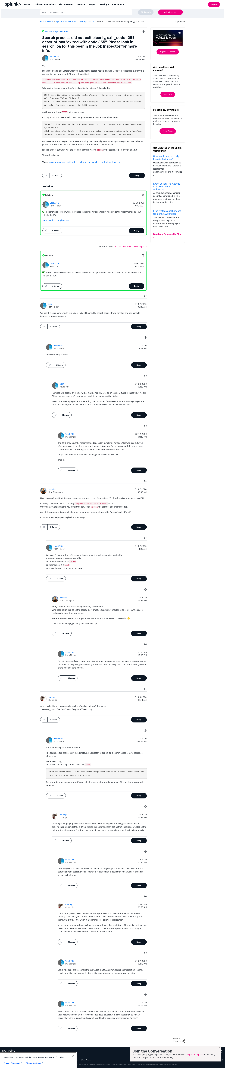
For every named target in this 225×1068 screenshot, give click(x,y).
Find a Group (167, 131)
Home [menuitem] (27, 4)
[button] (143, 31)
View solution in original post (55, 220)
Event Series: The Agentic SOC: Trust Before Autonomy (166, 186)
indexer (82, 162)
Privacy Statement (12, 1063)
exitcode (71, 162)
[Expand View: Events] (84, 4)
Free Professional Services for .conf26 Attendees (167, 212)
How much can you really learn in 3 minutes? (166, 157)
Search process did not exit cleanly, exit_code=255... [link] (121, 21)
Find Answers (46, 21)
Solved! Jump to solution (56, 31)
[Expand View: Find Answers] (73, 4)
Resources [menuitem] (117, 4)
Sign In (214, 4)
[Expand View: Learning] (108, 4)
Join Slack (167, 94)
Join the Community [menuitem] (44, 4)
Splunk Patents (86, 1060)
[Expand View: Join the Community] (55, 4)
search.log (94, 162)
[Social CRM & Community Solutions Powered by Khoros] (179, 1040)
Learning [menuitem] (103, 4)
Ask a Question (170, 12)
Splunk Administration (66, 21)
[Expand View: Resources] (123, 4)
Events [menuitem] (80, 4)
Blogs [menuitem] (91, 4)
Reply (137, 175)
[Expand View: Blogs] (94, 4)
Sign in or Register (195, 1054)
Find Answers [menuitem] (65, 4)
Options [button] (178, 21)
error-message (57, 162)
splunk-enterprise (111, 162)
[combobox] (97, 12)
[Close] (73, 1055)
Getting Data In (87, 21)
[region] (38, 1060)
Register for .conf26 (168, 52)
